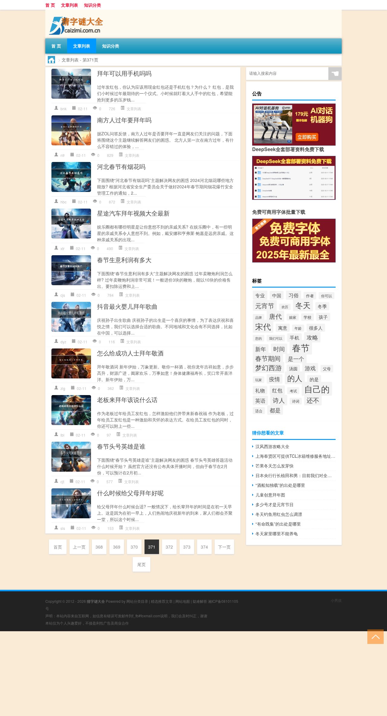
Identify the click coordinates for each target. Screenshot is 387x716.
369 (116, 547)
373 (186, 547)
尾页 (141, 564)
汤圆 (293, 368)
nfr (62, 155)
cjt (62, 481)
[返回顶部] (374, 636)
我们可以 (275, 338)
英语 (260, 400)
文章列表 (69, 5)
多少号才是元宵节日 (274, 504)
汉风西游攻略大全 (272, 446)
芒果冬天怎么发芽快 (274, 466)
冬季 (322, 306)
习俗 (293, 295)
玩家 (258, 379)
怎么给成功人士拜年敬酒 (130, 352)
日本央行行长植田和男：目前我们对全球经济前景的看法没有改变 (295, 475)
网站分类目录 (137, 601)
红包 (277, 390)
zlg (62, 388)
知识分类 (92, 5)
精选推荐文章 (162, 601)
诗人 (279, 400)
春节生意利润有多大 (124, 259)
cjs (62, 295)
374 (204, 547)
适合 (258, 410)
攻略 (312, 337)
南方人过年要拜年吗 (124, 119)
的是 (314, 379)
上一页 (79, 547)
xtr (62, 248)
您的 (258, 338)
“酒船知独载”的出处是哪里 (280, 485)
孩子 (323, 317)
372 (169, 547)
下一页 (224, 547)
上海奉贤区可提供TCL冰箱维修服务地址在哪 (295, 456)
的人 (294, 377)
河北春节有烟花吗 (121, 166)
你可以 (326, 295)
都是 (275, 410)
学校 (307, 317)
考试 (293, 390)
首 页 (50, 5)
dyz (63, 341)
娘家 (292, 317)
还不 (313, 399)
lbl (62, 434)
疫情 (274, 379)
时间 (279, 349)
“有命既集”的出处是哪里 (278, 524)
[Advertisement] (181, 673)
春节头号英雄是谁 (121, 446)
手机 (294, 337)
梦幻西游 (268, 367)
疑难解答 (200, 601)
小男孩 (336, 600)
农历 (284, 307)
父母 (327, 368)
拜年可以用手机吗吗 (124, 73)
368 (99, 547)
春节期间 (268, 358)
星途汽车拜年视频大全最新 (133, 213)
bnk (63, 108)
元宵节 (264, 305)
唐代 (275, 316)
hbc (63, 201)
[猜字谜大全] (77, 12)
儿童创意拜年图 (270, 495)
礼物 (260, 390)
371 (151, 547)
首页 (58, 547)
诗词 (295, 401)
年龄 (298, 328)
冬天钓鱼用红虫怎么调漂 (278, 514)
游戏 (310, 368)
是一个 (296, 358)
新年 (260, 349)
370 (134, 547)
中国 (276, 295)
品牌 (258, 317)
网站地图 (182, 601)
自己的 (317, 389)
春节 (301, 347)
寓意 (282, 328)
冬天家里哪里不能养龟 (276, 533)
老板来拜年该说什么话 (127, 399)
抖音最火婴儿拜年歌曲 (127, 306)
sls (62, 528)
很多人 (316, 328)
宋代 (263, 326)
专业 (260, 295)
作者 (310, 296)
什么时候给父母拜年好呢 (130, 492)
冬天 (303, 304)
